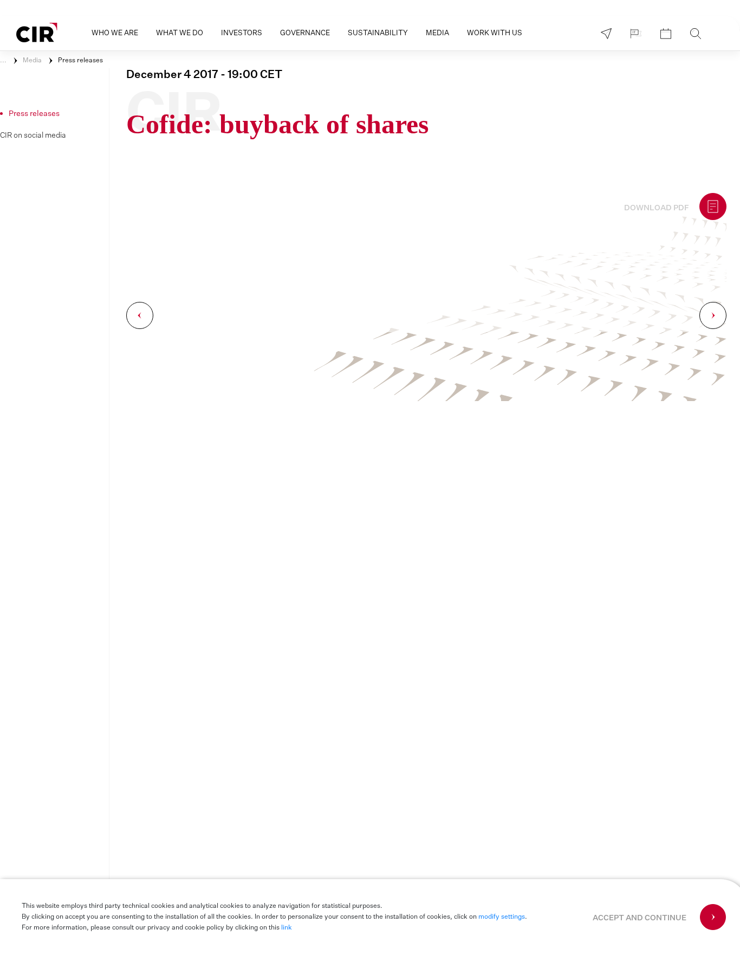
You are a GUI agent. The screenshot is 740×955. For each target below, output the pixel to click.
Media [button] (437, 33)
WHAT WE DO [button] (179, 33)
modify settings (501, 917)
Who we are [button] (115, 33)
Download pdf (656, 208)
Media (32, 60)
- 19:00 (204, 74)
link (286, 928)
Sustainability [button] (378, 33)
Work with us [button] (494, 33)
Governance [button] (305, 33)
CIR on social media (33, 135)
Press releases (80, 60)
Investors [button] (241, 33)
